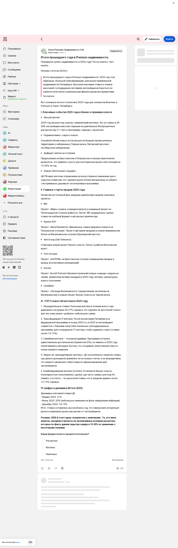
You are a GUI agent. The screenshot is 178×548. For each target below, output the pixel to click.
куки (18, 542)
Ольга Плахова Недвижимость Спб (66, 50)
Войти (169, 39)
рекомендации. (10, 278)
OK (30, 542)
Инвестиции (53, 52)
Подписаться (116, 51)
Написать (154, 39)
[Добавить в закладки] (49, 468)
